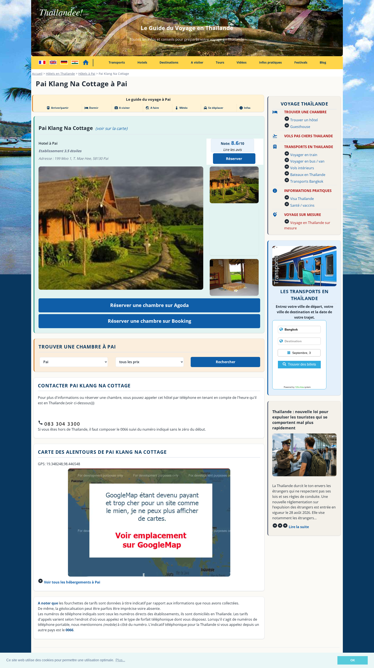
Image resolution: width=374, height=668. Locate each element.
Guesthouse (300, 126)
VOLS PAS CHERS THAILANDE (308, 136)
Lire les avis (232, 149)
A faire (152, 108)
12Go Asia (299, 387)
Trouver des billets (302, 364)
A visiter (197, 62)
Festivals (300, 62)
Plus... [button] (120, 660)
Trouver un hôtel (304, 120)
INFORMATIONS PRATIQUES (308, 190)
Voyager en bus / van (307, 161)
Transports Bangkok (306, 181)
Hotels (142, 62)
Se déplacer (213, 108)
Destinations (169, 62)
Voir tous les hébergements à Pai (72, 582)
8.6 (235, 142)
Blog (323, 62)
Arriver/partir (57, 108)
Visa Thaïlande (302, 198)
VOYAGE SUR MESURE (302, 214)
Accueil (37, 74)
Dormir (91, 108)
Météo (181, 108)
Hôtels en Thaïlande (60, 74)
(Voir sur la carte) (111, 128)
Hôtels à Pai (86, 74)
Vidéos (242, 62)
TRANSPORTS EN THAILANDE (308, 146)
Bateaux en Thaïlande (307, 174)
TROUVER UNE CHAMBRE (305, 112)
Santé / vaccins (302, 205)
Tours (220, 62)
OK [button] (352, 660)
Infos (244, 108)
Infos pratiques (270, 62)
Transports (117, 62)
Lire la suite (299, 526)
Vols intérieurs (302, 168)
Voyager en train (303, 154)
